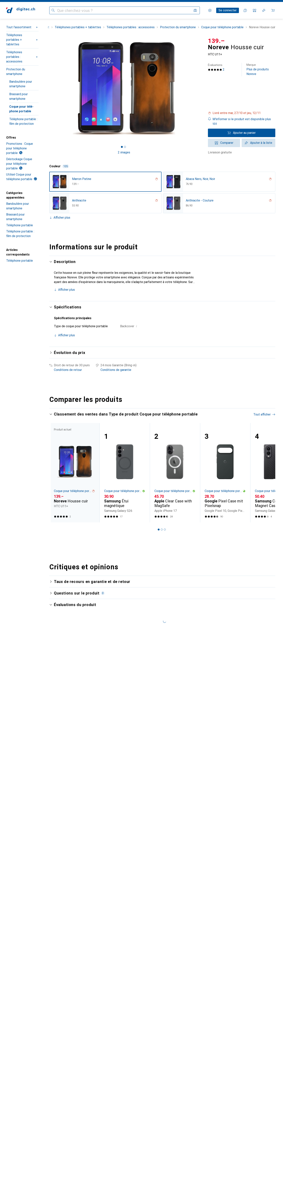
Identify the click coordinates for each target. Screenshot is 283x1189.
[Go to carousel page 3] (165, 529)
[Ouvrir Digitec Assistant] (245, 10)
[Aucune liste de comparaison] (254, 10)
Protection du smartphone (15, 71)
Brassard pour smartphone (18, 96)
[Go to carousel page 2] (162, 529)
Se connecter (228, 10)
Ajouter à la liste (261, 143)
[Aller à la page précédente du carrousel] (56, 473)
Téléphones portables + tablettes (14, 39)
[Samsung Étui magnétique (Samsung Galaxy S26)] (125, 472)
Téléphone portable (19, 225)
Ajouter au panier (244, 133)
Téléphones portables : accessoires (14, 56)
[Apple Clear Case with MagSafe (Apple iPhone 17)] (175, 472)
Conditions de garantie (115, 370)
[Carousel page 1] (122, 147)
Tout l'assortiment (18, 27)
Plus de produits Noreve (257, 69)
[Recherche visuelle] (195, 10)
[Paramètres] (210, 10)
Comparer (226, 143)
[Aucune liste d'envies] (264, 10)
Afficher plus (62, 217)
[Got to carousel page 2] (125, 147)
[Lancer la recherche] (53, 10)
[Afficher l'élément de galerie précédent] (48, 88)
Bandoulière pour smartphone (20, 84)
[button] (241, 113)
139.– (216, 40)
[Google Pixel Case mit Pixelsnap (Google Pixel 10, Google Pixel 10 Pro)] (225, 472)
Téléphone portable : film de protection (23, 121)
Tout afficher (262, 414)
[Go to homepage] (20, 10)
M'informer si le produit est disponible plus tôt (242, 121)
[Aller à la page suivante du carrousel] (268, 473)
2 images (124, 152)
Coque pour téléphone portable (21, 109)
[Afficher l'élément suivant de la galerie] (199, 88)
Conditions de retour (68, 370)
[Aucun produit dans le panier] (273, 10)
